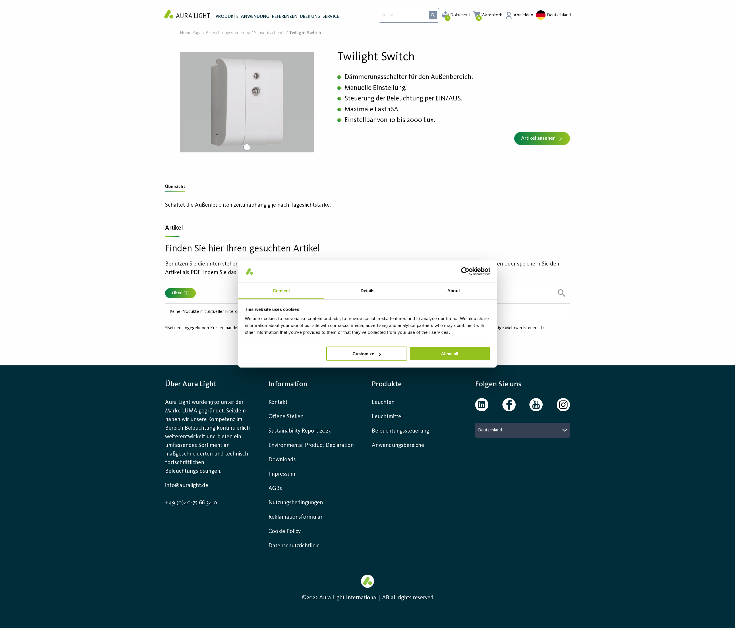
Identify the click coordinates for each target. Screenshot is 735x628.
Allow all (449, 353)
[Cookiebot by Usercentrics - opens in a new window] (465, 271)
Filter (176, 293)
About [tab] (453, 290)
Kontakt (277, 402)
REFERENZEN (284, 16)
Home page (191, 33)
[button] (247, 102)
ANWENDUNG (255, 16)
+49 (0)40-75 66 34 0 (191, 503)
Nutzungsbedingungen (295, 503)
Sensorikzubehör (269, 33)
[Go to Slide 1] (246, 147)
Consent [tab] (281, 290)
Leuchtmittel (387, 417)
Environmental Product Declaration (311, 445)
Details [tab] (368, 290)
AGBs (275, 488)
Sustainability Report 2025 (299, 431)
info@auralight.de (186, 486)
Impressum (281, 474)
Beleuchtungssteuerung (228, 33)
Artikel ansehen (538, 138)
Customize (363, 353)
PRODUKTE (227, 16)
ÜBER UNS (310, 16)
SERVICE (330, 16)
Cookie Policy (284, 531)
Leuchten (383, 402)
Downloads (282, 460)
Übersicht (175, 187)
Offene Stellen (285, 417)
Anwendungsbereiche (398, 445)
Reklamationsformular (296, 517)
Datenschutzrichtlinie (294, 546)
